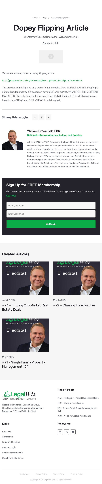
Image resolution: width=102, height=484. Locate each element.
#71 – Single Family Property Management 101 (25, 345)
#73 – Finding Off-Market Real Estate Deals (25, 287)
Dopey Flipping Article (51, 27)
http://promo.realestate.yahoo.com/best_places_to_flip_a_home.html (42, 80)
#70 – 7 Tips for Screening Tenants (74, 416)
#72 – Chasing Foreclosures (76, 287)
